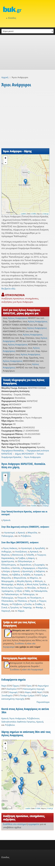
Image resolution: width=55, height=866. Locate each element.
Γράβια (21, 558)
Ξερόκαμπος (7, 590)
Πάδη (27, 590)
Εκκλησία (11, 688)
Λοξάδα (26, 574)
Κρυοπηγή (27, 571)
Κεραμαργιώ (29, 568)
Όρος (29, 685)
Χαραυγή (5, 610)
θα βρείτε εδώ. (8, 288)
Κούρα (6, 571)
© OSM (33, 213)
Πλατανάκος (7, 600)
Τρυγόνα (14, 607)
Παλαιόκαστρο (11, 594)
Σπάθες (38, 604)
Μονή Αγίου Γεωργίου (12, 587)
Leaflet (23, 213)
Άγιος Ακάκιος (10, 548)
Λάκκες (4, 574)
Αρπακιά (34, 551)
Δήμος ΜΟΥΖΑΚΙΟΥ (24, 453)
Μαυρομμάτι (7, 581)
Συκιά (4, 607)
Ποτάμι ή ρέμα (27, 695)
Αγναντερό (9, 532)
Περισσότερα (43, 702)
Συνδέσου (20, 643)
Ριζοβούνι (26, 535)
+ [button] (5, 158)
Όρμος (16, 685)
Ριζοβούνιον (33, 718)
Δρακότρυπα (7, 561)
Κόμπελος (43, 568)
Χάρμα (21, 610)
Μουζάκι (31, 587)
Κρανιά (6, 520)
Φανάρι (39, 607)
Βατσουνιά (17, 554)
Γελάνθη (30, 554)
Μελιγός (39, 581)
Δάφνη (31, 558)
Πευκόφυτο (35, 597)
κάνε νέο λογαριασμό (32, 669)
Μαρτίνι (34, 577)
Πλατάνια (22, 600)
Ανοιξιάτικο (21, 551)
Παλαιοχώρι (7, 535)
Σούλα (28, 604)
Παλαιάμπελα (40, 590)
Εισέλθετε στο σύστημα (14, 824)
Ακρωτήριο (43, 685)
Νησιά (43, 587)
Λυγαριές (38, 574)
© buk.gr (46, 213)
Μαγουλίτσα (20, 577)
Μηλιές (20, 584)
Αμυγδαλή (40, 548)
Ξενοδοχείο (7, 695)
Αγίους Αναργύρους (18, 318)
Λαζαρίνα (40, 571)
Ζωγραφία (39, 564)
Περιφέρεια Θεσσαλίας (12, 450)
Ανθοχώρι (6, 551)
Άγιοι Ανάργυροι (32, 457)
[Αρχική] (27, 10)
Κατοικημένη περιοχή (33, 688)
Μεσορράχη (7, 584)
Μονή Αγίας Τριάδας (37, 584)
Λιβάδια (16, 574)
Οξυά (19, 590)
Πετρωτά (21, 597)
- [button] (5, 162)
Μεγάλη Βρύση (24, 581)
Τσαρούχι (27, 607)
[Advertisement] (27, 52)
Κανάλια (5, 568)
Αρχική (4, 77)
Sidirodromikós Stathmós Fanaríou (18, 721)
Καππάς (16, 568)
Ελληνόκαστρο (25, 561)
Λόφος (28, 692)
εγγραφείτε (33, 824)
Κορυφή (13, 692)
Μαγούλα (32, 532)
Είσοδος (12, 17)
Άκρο (3, 685)
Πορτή (33, 600)
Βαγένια (5, 554)
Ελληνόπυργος (8, 564)
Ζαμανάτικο (25, 564)
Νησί (39, 692)
